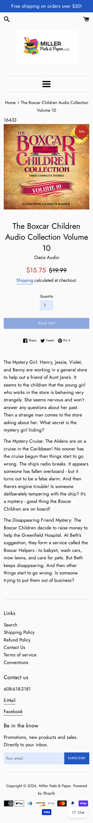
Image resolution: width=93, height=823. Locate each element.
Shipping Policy (19, 632)
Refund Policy (17, 640)
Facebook (13, 711)
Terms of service (20, 654)
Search (10, 624)
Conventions (16, 662)
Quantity (46, 296)
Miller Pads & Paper (55, 786)
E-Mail (9, 700)
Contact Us (14, 647)
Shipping (24, 280)
